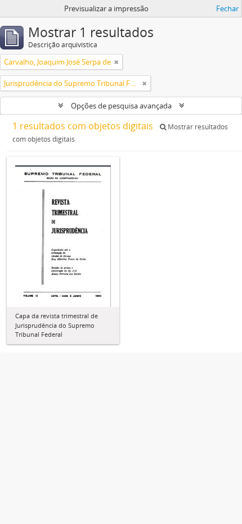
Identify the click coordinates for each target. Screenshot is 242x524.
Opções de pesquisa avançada (121, 106)
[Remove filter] (116, 61)
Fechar (227, 8)
